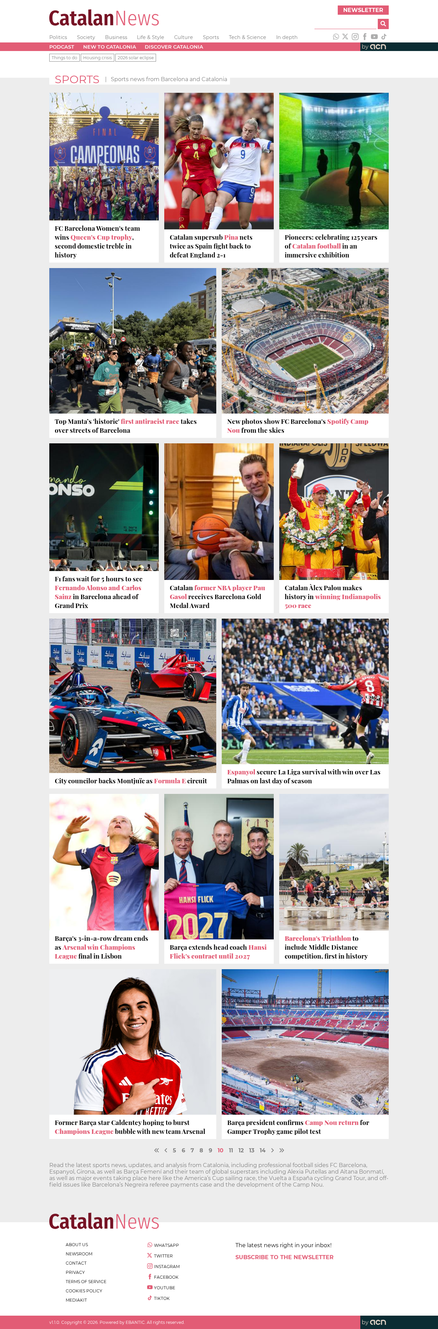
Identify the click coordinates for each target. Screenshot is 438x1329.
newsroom (79, 1253)
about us (77, 1244)
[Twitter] (345, 37)
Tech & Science (247, 37)
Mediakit (76, 1300)
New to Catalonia (109, 47)
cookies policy (84, 1290)
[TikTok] (384, 37)
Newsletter (363, 10)
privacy (75, 1272)
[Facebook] (365, 37)
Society (86, 37)
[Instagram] (355, 37)
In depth (287, 37)
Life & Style (150, 37)
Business (116, 37)
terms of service (86, 1281)
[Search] (383, 24)
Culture (183, 37)
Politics (58, 37)
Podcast (61, 47)
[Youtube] (374, 37)
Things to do (64, 57)
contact (76, 1263)
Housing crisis (97, 57)
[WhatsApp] (336, 37)
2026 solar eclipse (136, 57)
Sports (211, 37)
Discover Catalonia (174, 47)
